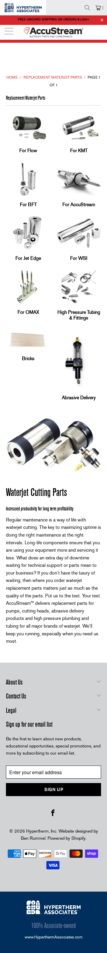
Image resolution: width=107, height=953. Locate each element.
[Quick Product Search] (87, 7)
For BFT (28, 185)
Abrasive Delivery (78, 366)
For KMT (78, 132)
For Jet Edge (28, 239)
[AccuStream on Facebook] (53, 813)
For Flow (28, 132)
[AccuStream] (53, 32)
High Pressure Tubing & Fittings (78, 296)
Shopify (78, 838)
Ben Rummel (33, 838)
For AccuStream (78, 185)
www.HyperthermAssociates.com (54, 937)
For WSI (78, 239)
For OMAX (28, 293)
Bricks (28, 346)
